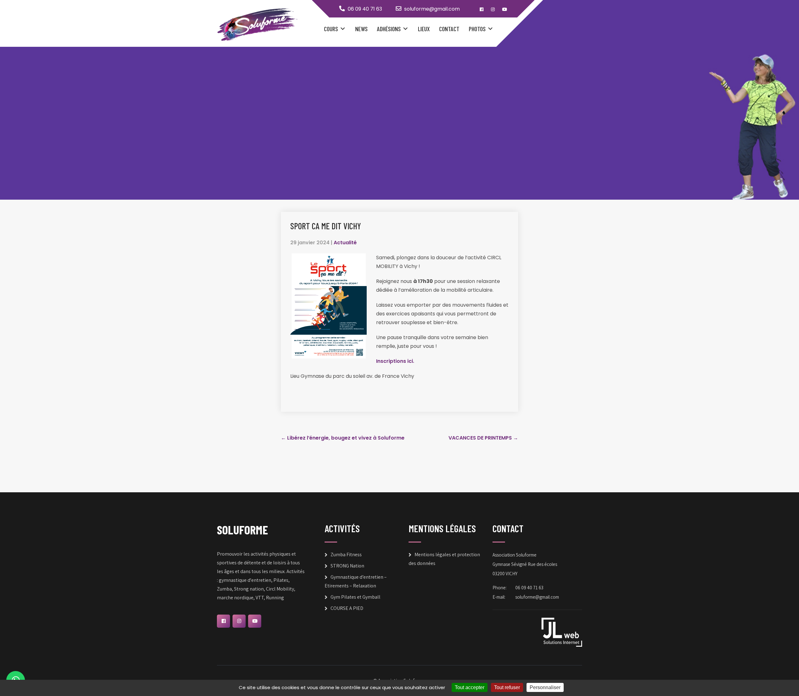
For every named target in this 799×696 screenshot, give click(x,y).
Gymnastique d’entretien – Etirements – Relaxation (356, 581)
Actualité (345, 242)
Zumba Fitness (346, 554)
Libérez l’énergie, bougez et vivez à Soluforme (342, 437)
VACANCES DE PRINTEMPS (483, 437)
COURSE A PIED (347, 608)
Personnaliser (545, 687)
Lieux (424, 28)
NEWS (361, 28)
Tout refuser (507, 687)
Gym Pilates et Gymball (355, 597)
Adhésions (389, 28)
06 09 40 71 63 (365, 8)
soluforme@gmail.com (432, 8)
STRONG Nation (347, 565)
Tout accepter (469, 687)
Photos (477, 28)
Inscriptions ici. (395, 361)
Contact (449, 28)
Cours (331, 28)
